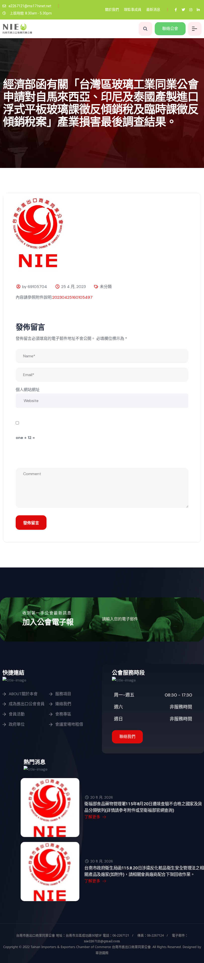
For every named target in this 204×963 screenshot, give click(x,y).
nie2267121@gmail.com (102, 941)
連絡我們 (63, 703)
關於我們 (112, 9)
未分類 (106, 286)
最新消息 (153, 9)
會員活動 (17, 714)
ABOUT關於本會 (23, 693)
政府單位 (17, 724)
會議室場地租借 (69, 724)
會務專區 (63, 714)
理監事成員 (132, 9)
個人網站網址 (28, 389)
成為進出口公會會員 (27, 703)
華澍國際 (102, 953)
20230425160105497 (72, 297)
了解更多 (92, 817)
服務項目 (63, 693)
